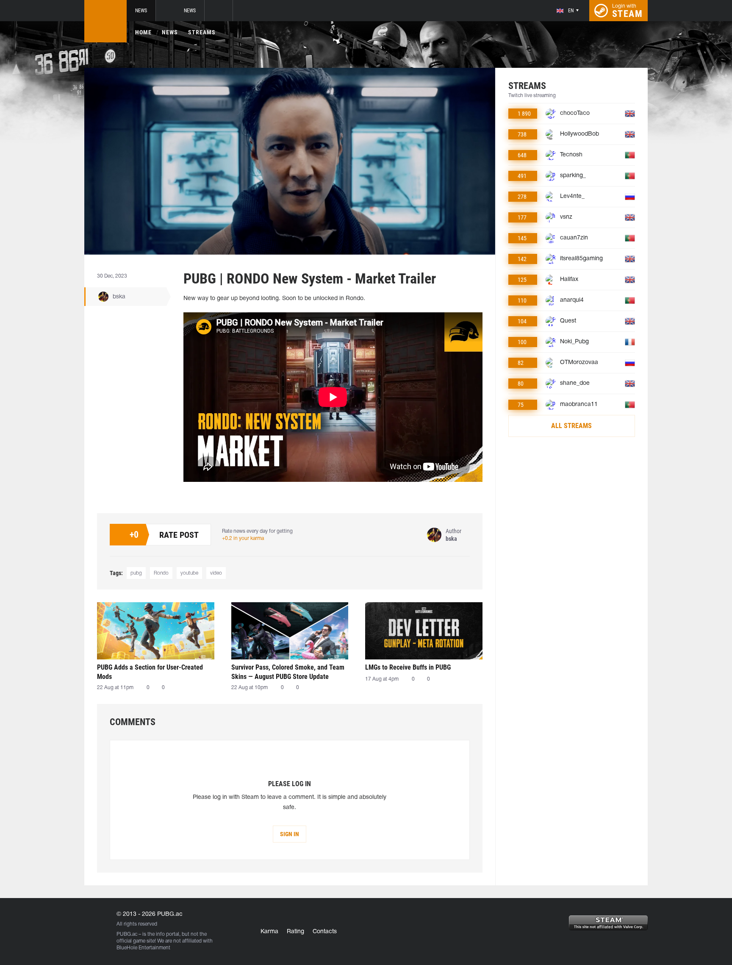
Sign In (289, 834)
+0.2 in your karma (243, 538)
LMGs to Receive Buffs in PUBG (408, 667)
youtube (189, 573)
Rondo (161, 573)
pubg (136, 573)
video (216, 573)
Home (143, 32)
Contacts (325, 931)
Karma (269, 931)
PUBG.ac (126, 934)
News (141, 11)
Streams (202, 32)
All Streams (571, 426)
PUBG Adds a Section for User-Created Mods (150, 672)
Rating (295, 931)
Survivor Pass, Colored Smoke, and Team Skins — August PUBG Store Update (287, 672)
